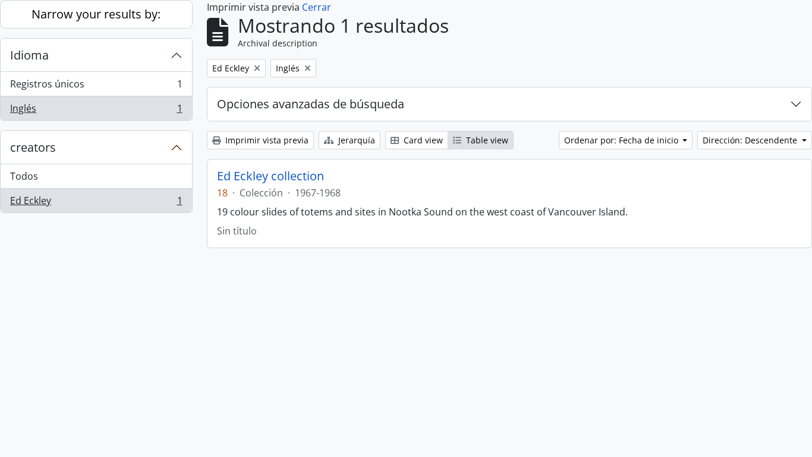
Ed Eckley (96, 203)
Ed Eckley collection (270, 176)
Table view (486, 140)
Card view (422, 140)
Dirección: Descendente (751, 140)
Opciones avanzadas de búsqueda (310, 104)
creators (33, 147)
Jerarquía (355, 140)
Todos (24, 176)
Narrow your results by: (96, 14)
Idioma (29, 55)
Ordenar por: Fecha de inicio (622, 140)
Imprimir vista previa (266, 140)
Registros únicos (96, 86)
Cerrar (316, 7)
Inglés (96, 111)
